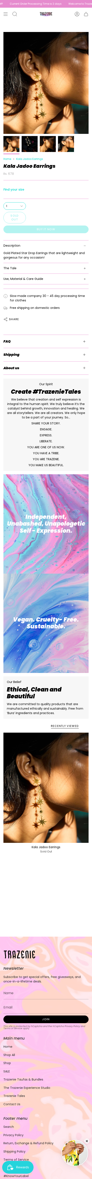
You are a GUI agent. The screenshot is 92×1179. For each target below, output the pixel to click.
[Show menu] (5, 14)
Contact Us (11, 1104)
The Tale (9, 268)
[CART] (86, 14)
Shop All (9, 1055)
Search (8, 1127)
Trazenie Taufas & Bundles (23, 1079)
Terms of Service (12, 1028)
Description (11, 245)
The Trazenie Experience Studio (26, 1088)
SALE (6, 1071)
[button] (14, 14)
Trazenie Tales (14, 1096)
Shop (7, 1063)
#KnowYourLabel (16, 1176)
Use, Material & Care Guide (23, 279)
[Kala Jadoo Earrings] (46, 788)
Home (7, 159)
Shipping (11, 354)
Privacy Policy (72, 1026)
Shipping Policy (14, 1151)
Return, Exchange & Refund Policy (28, 1143)
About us (11, 368)
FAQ (7, 341)
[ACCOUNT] (77, 14)
